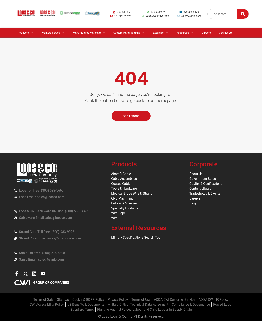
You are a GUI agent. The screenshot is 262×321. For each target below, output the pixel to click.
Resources (182, 32)
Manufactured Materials (87, 32)
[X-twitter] (25, 273)
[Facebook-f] (16, 273)
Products (23, 32)
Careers (206, 32)
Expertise (158, 32)
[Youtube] (43, 273)
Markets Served (51, 32)
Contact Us (225, 32)
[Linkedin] (34, 273)
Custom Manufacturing (126, 32)
